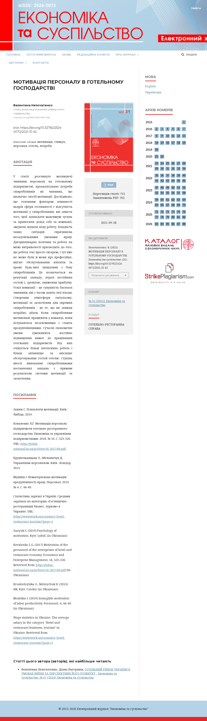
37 (167, 175)
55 (167, 192)
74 (173, 211)
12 (178, 135)
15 (162, 142)
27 (178, 163)
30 (162, 168)
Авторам (16, 62)
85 (167, 224)
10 (167, 135)
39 (178, 175)
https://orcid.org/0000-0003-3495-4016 (31, 117)
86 (173, 224)
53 (156, 192)
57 (178, 192)
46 (184, 180)
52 (184, 187)
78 (162, 217)
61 (167, 199)
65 (156, 205)
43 (167, 180)
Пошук (191, 54)
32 (173, 168)
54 (162, 192)
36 (162, 175)
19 (184, 142)
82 (184, 217)
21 (156, 156)
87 (178, 224)
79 (167, 217)
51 (178, 187)
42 (162, 180)
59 (156, 199)
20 (156, 149)
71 (156, 211)
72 (162, 211)
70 (184, 205)
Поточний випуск (41, 54)
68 (173, 205)
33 (178, 168)
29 (156, 168)
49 (167, 187)
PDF (110, 185)
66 (162, 205)
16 (167, 142)
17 (173, 142)
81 (178, 217)
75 (178, 211)
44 (173, 180)
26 (173, 163)
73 (167, 211)
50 (173, 187)
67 (167, 205)
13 (184, 135)
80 (173, 217)
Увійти (196, 8)
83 (156, 224)
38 (173, 175)
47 (156, 187)
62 (173, 199)
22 (162, 156)
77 (156, 217)
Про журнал (126, 54)
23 (156, 163)
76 (184, 211)
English (150, 86)
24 (162, 163)
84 (162, 224)
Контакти (41, 62)
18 (178, 142)
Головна (13, 54)
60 (162, 199)
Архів (66, 54)
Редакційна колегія (93, 54)
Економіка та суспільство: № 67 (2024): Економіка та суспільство (69, 675)
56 (173, 192)
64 (184, 199)
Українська (153, 92)
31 (167, 168)
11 (173, 135)
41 (156, 180)
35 (156, 175)
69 (178, 205)
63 (178, 199)
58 (184, 192)
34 (184, 168)
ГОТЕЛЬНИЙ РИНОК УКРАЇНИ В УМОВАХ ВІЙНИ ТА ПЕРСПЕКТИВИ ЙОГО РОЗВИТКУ (75, 671)
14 (156, 142)
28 (184, 163)
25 (167, 163)
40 (184, 175)
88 (184, 224)
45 (178, 180)
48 (162, 187)
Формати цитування (105, 275)
